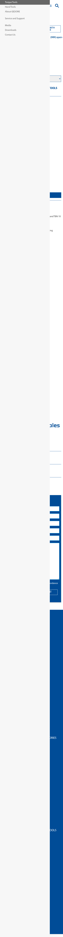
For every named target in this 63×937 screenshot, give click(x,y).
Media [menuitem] (8, 25)
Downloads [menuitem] (10, 30)
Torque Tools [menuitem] (11, 2)
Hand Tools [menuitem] (10, 7)
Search (57, 6)
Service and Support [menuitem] (15, 18)
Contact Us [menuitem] (10, 35)
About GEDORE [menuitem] (12, 12)
